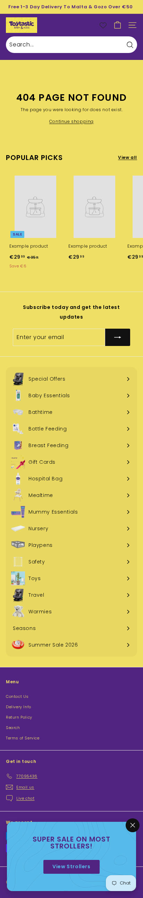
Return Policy (19, 717)
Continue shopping (71, 121)
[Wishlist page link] (103, 25)
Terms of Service (23, 738)
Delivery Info (18, 707)
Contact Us (17, 696)
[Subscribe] (117, 337)
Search (13, 727)
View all (127, 157)
